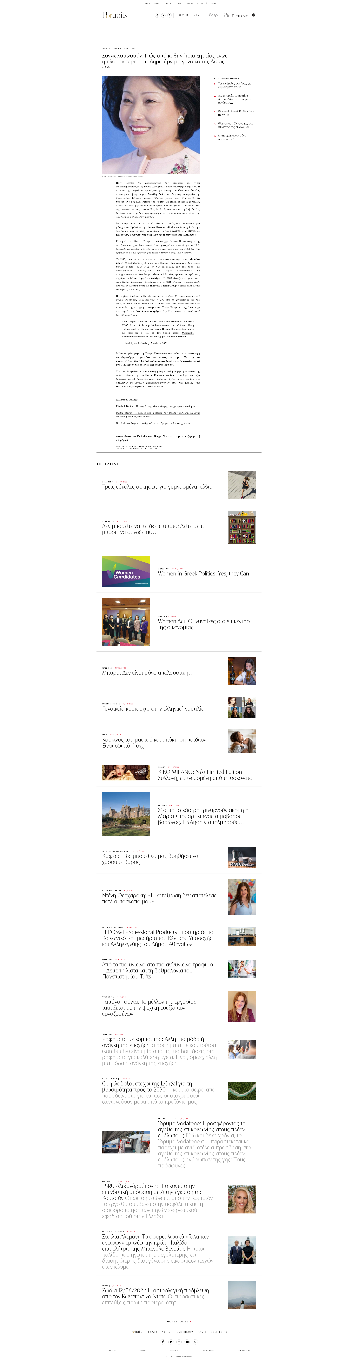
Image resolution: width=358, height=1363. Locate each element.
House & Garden (195, 3)
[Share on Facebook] (157, 17)
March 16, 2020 (159, 343)
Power (183, 15)
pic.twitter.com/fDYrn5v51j (176, 336)
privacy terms (208, 1350)
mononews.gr (244, 1350)
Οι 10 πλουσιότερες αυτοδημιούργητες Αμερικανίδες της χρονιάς (153, 423)
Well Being (214, 15)
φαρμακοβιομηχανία (158, 252)
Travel (212, 3)
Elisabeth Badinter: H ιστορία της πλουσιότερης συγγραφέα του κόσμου (155, 406)
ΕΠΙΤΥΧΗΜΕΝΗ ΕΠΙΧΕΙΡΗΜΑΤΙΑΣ (134, 446)
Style (199, 15)
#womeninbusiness (131, 336)
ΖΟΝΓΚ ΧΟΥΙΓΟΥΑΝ (155, 446)
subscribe (174, 1350)
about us (112, 1350)
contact (143, 1350)
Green (168, 3)
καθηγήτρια (179, 186)
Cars (179, 3)
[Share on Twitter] (163, 17)
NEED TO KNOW (152, 3)
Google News (161, 436)
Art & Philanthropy (237, 15)
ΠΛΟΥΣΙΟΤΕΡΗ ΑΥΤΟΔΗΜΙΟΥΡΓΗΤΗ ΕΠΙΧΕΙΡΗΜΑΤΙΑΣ (136, 448)
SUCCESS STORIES (133, 22)
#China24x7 (188, 332)
